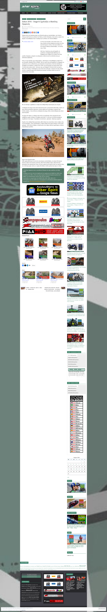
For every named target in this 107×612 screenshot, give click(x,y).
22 (81, 469)
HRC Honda (29, 27)
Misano (71, 566)
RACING (74, 568)
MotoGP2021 (46, 568)
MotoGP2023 (59, 568)
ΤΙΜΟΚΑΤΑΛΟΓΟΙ (43, 12)
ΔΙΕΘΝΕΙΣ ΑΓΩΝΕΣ (61, 12)
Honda (48, 566)
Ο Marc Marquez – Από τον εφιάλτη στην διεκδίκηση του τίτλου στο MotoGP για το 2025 (81, 585)
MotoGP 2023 (64, 568)
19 (73, 469)
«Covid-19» (36, 569)
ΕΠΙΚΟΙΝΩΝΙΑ (80, 12)
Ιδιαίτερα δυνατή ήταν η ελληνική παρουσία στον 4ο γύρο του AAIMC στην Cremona (75, 300)
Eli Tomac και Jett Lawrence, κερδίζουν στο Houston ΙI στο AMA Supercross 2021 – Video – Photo (76, 527)
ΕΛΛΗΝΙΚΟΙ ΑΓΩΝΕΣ (71, 12)
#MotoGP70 (22, 566)
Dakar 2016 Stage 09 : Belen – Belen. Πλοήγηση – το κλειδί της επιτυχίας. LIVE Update (52, 289)
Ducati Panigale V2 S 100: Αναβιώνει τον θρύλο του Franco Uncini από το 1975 (75, 159)
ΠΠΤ (44, 569)
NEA (27, 12)
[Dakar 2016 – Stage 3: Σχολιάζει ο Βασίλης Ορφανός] (42, 275)
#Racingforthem (27, 566)
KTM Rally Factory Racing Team (36, 27)
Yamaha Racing (56, 27)
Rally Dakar (77, 568)
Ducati (38, 566)
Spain (80, 568)
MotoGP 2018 (22, 568)
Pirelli (72, 568)
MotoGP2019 (27, 568)
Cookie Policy (23, 610)
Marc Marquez (58, 566)
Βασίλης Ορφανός (25, 28)
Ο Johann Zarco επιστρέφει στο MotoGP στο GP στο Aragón (76, 145)
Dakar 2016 (25, 27)
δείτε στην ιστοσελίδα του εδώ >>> (37, 181)
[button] (28, 13)
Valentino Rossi (83, 568)
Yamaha (32, 569)
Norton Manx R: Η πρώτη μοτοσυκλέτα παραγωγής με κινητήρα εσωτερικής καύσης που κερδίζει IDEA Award (75, 131)
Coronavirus (32, 566)
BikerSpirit (31, 26)
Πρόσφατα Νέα (71, 164)
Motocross (77, 566)
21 (79, 469)
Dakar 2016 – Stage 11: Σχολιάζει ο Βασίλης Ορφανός (57, 280)
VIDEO (21, 569)
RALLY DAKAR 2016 (44, 27)
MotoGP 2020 (37, 568)
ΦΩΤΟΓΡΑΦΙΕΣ (50, 569)
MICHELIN (67, 566)
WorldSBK (25, 569)
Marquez (62, 566)
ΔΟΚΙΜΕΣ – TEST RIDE (52, 12)
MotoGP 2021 (41, 568)
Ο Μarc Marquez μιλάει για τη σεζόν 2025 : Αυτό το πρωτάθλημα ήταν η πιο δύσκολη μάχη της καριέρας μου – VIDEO (70, 585)
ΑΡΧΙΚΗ (23, 12)
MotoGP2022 (50, 568)
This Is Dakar (52, 27)
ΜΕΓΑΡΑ (42, 569)
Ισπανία (39, 569)
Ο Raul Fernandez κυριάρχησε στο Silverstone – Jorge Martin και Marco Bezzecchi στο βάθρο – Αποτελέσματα (76, 329)
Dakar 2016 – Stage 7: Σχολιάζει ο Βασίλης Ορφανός (28, 280)
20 (76, 469)
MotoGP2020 (32, 568)
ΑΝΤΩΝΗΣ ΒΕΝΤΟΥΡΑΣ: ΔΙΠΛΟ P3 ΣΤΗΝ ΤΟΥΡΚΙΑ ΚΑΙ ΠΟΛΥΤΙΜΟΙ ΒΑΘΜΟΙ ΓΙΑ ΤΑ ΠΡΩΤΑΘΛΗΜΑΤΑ (75, 193)
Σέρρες (47, 569)
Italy (51, 566)
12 (73, 466)
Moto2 (74, 566)
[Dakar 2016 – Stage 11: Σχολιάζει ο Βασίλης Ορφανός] (57, 275)
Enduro (41, 566)
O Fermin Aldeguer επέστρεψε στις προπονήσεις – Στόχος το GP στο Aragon (75, 205)
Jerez (53, 566)
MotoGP (82, 566)
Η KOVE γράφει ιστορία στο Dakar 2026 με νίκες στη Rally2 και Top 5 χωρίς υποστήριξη (75, 546)
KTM (55, 566)
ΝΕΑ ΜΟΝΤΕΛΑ (34, 12)
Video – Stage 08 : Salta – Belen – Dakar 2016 (34, 288)
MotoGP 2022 (55, 568)
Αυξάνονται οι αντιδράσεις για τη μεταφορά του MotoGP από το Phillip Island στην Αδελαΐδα (76, 178)
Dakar (35, 566)
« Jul (68, 477)
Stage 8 (48, 27)
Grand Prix (45, 566)
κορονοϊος (55, 569)
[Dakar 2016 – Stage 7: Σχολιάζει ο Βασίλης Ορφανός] (28, 275)
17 (68, 469)
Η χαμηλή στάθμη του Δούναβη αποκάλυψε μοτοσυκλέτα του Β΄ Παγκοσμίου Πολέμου (74, 284)
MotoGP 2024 (68, 568)
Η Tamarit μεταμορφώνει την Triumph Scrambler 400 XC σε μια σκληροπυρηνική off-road (76, 269)
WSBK (29, 569)
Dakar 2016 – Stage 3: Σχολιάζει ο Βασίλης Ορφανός (42, 280)
